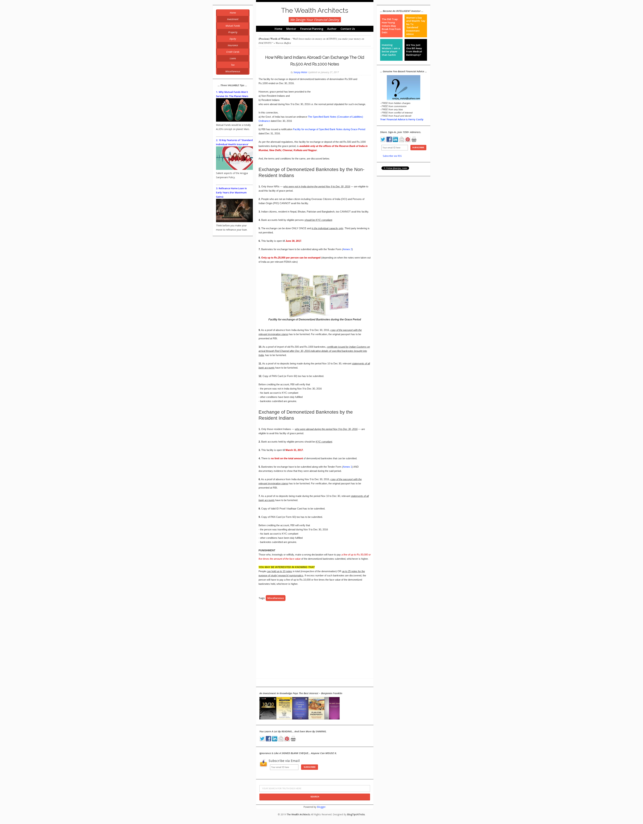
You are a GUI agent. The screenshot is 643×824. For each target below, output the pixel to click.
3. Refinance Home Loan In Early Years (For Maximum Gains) (231, 192)
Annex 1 (347, 466)
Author (332, 29)
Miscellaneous (275, 598)
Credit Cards (232, 51)
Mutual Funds (233, 25)
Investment (232, 19)
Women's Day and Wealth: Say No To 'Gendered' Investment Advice (415, 26)
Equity (233, 38)
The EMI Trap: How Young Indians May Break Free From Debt (391, 26)
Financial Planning (311, 29)
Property (232, 32)
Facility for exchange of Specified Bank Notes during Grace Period (329, 129)
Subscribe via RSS (392, 155)
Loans (233, 58)
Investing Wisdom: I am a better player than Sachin (391, 49)
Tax (233, 64)
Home (278, 29)
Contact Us (348, 29)
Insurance (233, 45)
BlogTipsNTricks (356, 814)
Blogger (321, 806)
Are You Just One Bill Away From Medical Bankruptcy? (414, 49)
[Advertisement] (315, 639)
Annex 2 (347, 249)
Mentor (291, 29)
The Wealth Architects (314, 10)
